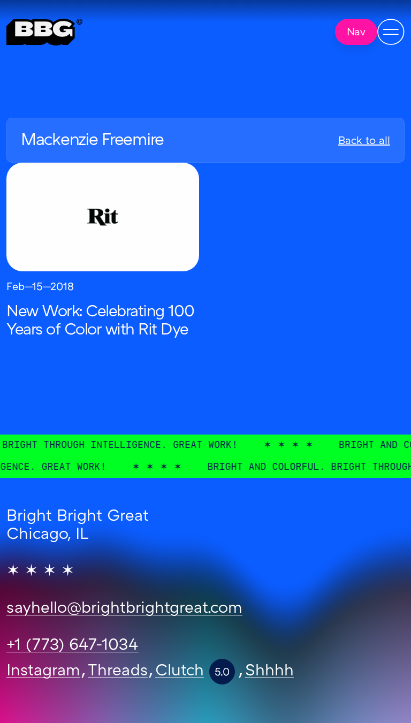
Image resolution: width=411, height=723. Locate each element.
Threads (118, 671)
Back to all (364, 141)
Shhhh (269, 671)
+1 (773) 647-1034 (72, 645)
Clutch (179, 671)
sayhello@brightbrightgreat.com (124, 609)
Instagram (43, 671)
